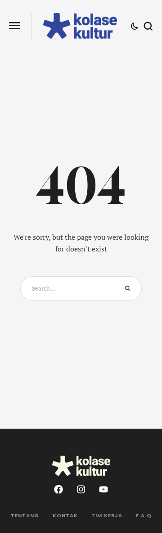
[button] (14, 25)
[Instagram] (81, 489)
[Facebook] (58, 489)
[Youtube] (103, 489)
